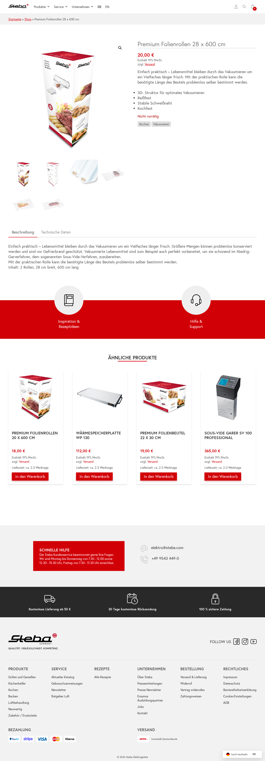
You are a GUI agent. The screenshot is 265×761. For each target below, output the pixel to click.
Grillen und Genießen (22, 677)
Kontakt (142, 713)
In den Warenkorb (30, 476)
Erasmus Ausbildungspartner (150, 698)
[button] (120, 47)
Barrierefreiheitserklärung (239, 690)
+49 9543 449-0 (165, 558)
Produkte (40, 7)
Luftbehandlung (18, 702)
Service (59, 7)
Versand (150, 64)
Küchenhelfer (17, 683)
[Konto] (236, 7)
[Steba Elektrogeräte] (18, 7)
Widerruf (186, 683)
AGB (226, 702)
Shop (27, 19)
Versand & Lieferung (193, 677)
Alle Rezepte (102, 677)
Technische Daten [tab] (56, 232)
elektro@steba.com (167, 547)
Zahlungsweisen (191, 696)
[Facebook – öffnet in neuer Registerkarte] (236, 641)
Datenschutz (231, 683)
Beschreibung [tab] (23, 232)
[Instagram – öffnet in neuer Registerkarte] (245, 641)
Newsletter (58, 690)
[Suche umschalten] (244, 7)
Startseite (14, 19)
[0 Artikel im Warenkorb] (253, 7)
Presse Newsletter (149, 690)
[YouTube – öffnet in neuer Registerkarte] (253, 641)
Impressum (230, 677)
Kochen (144, 124)
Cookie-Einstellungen (237, 696)
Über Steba (144, 677)
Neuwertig (15, 709)
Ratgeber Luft (60, 696)
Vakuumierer (161, 124)
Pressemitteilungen (149, 683)
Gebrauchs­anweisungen (67, 683)
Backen (13, 696)
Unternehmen (80, 7)
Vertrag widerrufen (192, 690)
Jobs (140, 707)
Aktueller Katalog (62, 677)
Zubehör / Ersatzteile (22, 715)
